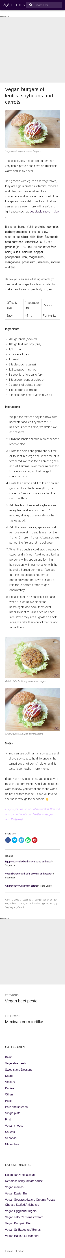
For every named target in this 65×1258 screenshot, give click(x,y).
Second (29, 903)
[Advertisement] (32, 50)
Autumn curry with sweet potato (21, 885)
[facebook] (8, 840)
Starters (10, 1082)
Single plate (12, 1113)
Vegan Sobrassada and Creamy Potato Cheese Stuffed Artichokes (30, 1202)
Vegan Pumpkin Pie (18, 1223)
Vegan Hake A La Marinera (22, 1235)
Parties (9, 1088)
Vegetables (11, 903)
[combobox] (44, 5)
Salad (9, 1075)
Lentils (21, 903)
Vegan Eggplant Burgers (20, 1211)
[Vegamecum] (6, 5)
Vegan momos (14, 1187)
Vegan (13, 907)
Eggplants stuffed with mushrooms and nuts (28, 861)
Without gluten (41, 903)
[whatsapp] (28, 840)
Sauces (10, 1131)
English (20, 1251)
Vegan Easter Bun (16, 1193)
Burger (38, 899)
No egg (53, 903)
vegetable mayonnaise (44, 211)
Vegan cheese (14, 1125)
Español (9, 1251)
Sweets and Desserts (18, 1069)
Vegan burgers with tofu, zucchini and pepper (28, 873)
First (8, 1119)
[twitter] (15, 840)
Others (9, 1094)
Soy (6, 907)
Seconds (27, 899)
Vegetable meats (16, 1063)
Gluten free (12, 1144)
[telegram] (21, 840)
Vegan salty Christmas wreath (24, 1217)
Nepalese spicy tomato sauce (24, 1181)
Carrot (20, 907)
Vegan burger (50, 899)
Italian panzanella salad (20, 1174)
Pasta (8, 1100)
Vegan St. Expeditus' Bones (23, 1229)
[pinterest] (35, 840)
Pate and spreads (16, 1106)
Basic (8, 1057)
